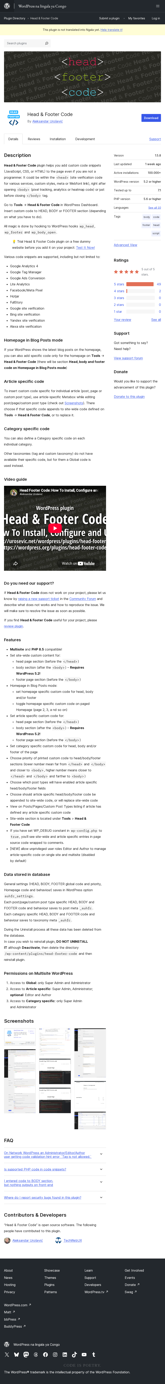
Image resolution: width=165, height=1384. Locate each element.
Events (130, 1278)
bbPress (12, 1319)
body (147, 217)
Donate (132, 1285)
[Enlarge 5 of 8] (66, 1093)
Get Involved (134, 1270)
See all (156, 320)
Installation (58, 139)
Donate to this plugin (129, 397)
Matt (9, 1312)
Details (13, 139)
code (156, 217)
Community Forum (82, 599)
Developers (93, 1285)
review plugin (13, 626)
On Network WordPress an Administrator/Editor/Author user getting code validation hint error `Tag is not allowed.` (48, 1155)
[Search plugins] (47, 43)
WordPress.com (17, 1305)
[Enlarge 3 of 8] (66, 1034)
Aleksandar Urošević (47, 121)
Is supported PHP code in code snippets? (35, 1169)
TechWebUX (73, 1240)
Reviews (34, 139)
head (156, 225)
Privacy (9, 1292)
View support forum (128, 358)
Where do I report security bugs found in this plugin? (42, 1198)
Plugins (49, 1285)
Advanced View (125, 245)
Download (151, 118)
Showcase (52, 1270)
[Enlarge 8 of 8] (101, 1117)
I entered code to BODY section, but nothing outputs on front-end (28, 1183)
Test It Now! (85, 248)
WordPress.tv (96, 1292)
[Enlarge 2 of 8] (30, 1055)
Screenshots (74, 403)
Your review (122, 320)
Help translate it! (112, 29)
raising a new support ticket (38, 599)
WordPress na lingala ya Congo (36, 1345)
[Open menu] (158, 6)
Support (155, 139)
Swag (131, 1292)
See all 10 (154, 207)
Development (85, 139)
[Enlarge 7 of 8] (101, 1086)
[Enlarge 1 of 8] (30, 1034)
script (156, 233)
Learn (89, 1270)
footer (146, 225)
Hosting (9, 1285)
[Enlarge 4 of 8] (66, 1064)
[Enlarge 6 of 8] (101, 1034)
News (8, 1278)
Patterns (50, 1292)
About (8, 1270)
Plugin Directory (14, 18)
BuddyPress (15, 1326)
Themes (50, 1278)
